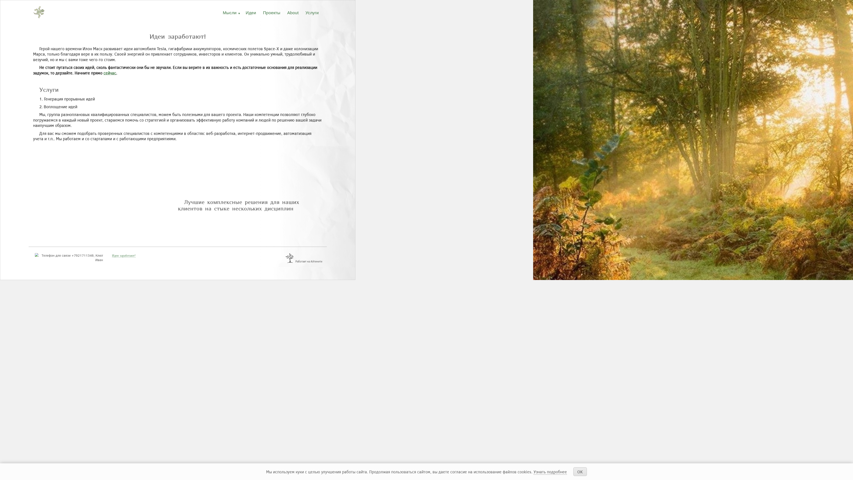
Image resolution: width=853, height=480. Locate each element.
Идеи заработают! (124, 255)
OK (580, 471)
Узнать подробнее (550, 471)
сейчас (110, 73)
